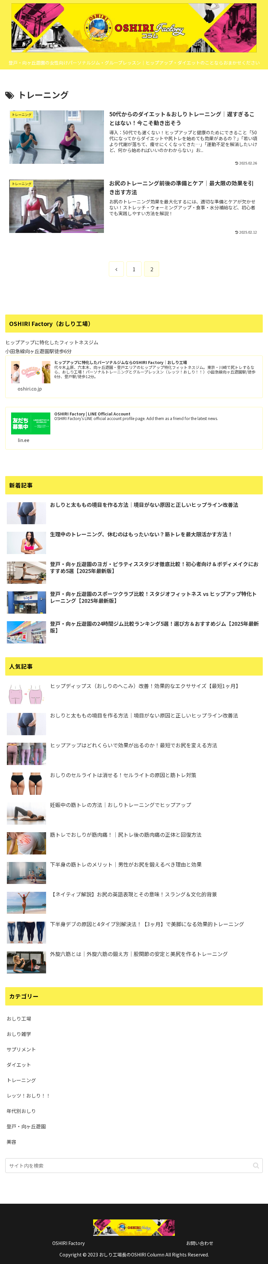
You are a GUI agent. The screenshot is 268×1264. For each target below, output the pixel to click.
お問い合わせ (199, 1243)
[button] (256, 1165)
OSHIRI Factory (68, 1243)
